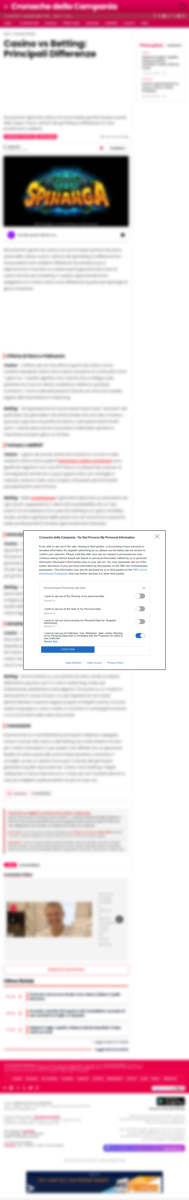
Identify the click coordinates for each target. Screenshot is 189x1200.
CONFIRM (68, 649)
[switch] (140, 596)
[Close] (158, 537)
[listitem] (94, 588)
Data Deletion (74, 662)
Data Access (94, 662)
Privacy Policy (115, 662)
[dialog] (94, 600)
